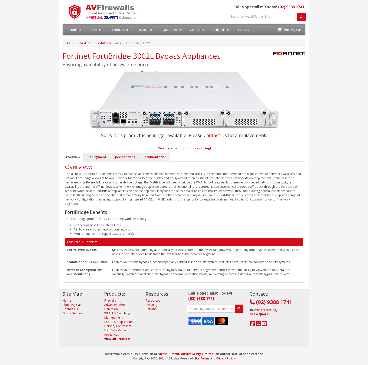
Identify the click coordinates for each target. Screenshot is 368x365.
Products (75, 30)
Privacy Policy (225, 358)
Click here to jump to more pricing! (184, 148)
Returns (151, 309)
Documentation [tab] (154, 157)
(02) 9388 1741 (291, 6)
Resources (146, 30)
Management (113, 317)
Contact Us (197, 30)
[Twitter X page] (258, 325)
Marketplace (221, 30)
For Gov (244, 30)
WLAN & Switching (117, 313)
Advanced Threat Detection (116, 307)
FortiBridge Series (108, 43)
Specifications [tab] (124, 157)
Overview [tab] (73, 157)
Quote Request (173, 30)
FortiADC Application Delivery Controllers (118, 324)
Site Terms (201, 358)
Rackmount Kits (119, 30)
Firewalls (110, 300)
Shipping (151, 305)
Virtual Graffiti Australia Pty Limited (186, 354)
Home (70, 43)
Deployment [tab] (97, 157)
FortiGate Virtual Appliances (115, 332)
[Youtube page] (264, 325)
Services (96, 30)
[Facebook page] (252, 325)
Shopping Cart (292, 30)
